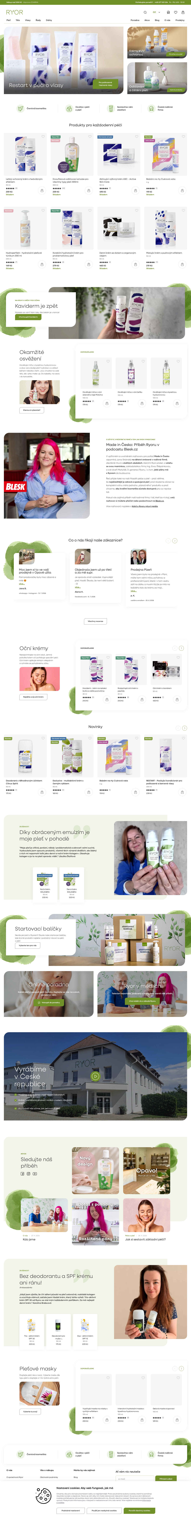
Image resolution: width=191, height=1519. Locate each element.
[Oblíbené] (175, 12)
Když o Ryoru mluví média (145, 506)
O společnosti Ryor (14, 1477)
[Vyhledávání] (145, 12)
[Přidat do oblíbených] (43, 136)
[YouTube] (35, 1173)
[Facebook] (22, 1173)
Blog (76, 1477)
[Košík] (183, 12)
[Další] (174, 540)
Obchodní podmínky (49, 1477)
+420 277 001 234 (161, 2)
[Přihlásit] (168, 12)
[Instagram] (28, 1173)
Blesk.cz (160, 501)
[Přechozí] (168, 540)
